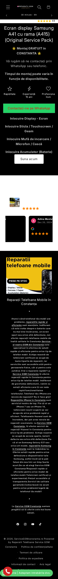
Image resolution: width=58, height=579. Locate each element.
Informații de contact (23, 564)
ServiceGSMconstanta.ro (28, 538)
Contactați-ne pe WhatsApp (29, 108)
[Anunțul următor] (51, 15)
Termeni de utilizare (31, 552)
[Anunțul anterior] (6, 15)
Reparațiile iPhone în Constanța (28, 400)
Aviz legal (45, 564)
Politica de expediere (31, 558)
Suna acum (29, 159)
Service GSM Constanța (26, 374)
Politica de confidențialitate (37, 546)
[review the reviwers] (29, 229)
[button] (8, 7)
